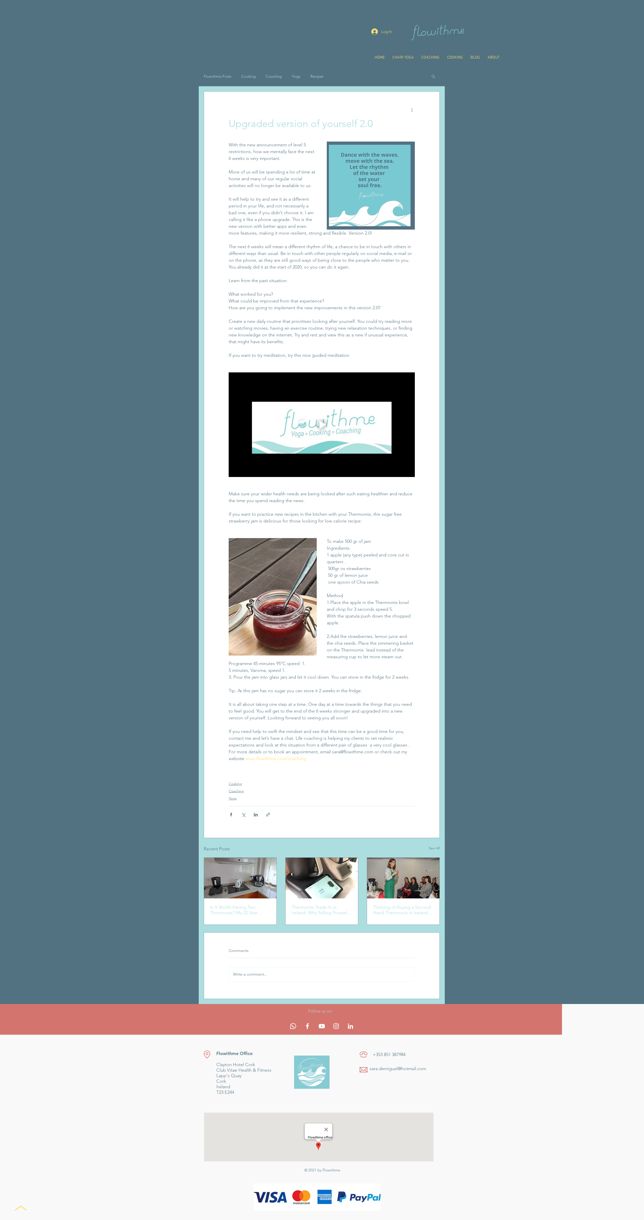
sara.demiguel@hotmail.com (398, 1068)
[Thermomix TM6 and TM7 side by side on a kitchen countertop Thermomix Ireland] (240, 878)
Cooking (248, 76)
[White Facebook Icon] (307, 1026)
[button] (433, 76)
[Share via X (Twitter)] (243, 814)
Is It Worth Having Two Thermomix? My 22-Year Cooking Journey (234, 910)
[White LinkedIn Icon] (350, 1026)
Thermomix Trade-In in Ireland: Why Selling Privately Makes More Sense (320, 910)
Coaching (274, 76)
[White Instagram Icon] (336, 1026)
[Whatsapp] (293, 1026)
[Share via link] (268, 814)
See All (434, 848)
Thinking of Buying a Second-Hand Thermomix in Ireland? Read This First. (402, 910)
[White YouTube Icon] (322, 1026)
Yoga (296, 76)
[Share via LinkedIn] (255, 814)
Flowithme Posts (217, 76)
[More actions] (412, 110)
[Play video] (322, 424)
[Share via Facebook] (231, 814)
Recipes (316, 76)
